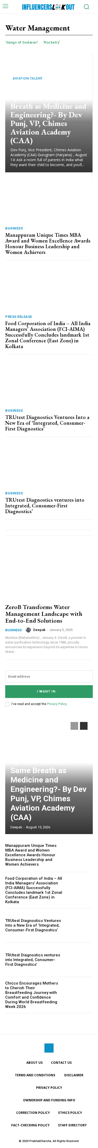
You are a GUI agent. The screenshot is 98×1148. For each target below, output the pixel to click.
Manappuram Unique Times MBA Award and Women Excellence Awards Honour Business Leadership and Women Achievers (47, 244)
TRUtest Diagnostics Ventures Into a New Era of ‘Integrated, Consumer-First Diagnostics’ (47, 423)
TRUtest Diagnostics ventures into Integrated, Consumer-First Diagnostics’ (44, 505)
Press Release (18, 316)
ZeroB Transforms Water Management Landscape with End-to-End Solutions (43, 614)
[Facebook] (49, 1048)
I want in (46, 691)
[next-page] (84, 726)
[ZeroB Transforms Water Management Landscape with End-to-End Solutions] (49, 572)
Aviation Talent (28, 78)
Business (14, 228)
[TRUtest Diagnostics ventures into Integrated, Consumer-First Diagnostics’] (49, 465)
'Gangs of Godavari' (21, 42)
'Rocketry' (51, 42)
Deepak (39, 630)
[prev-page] (74, 726)
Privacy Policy (57, 704)
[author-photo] (29, 630)
